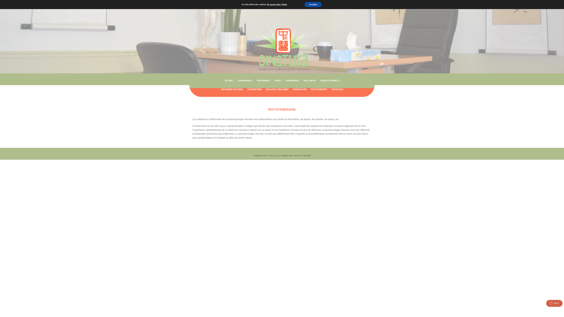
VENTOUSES (337, 89)
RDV (556, 303)
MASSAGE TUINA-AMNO (277, 89)
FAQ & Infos (309, 81)
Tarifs (278, 81)
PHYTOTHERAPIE (319, 89)
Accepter (313, 4)
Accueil (229, 81)
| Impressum (273, 155)
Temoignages (245, 81)
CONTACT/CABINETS (329, 81)
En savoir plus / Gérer (277, 4)
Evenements (292, 81)
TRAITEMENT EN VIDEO (232, 89)
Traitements (263, 81)
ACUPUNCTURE (254, 89)
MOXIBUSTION (299, 89)
